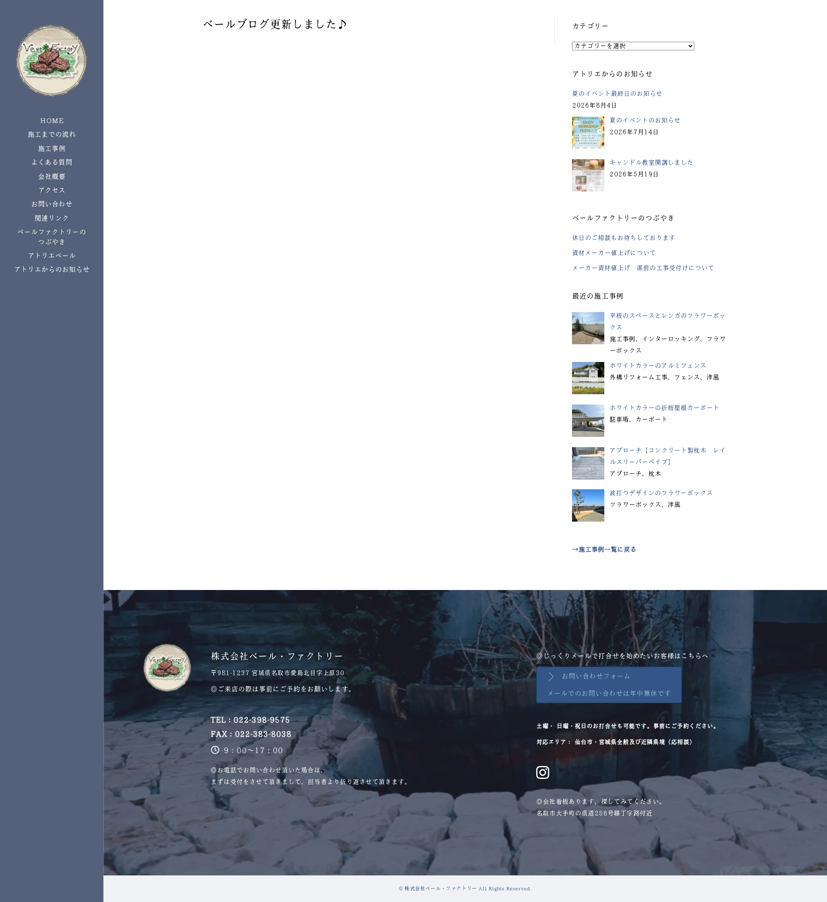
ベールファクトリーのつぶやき (51, 237)
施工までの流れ (52, 134)
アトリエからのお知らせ (52, 269)
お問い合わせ (51, 204)
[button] (609, 685)
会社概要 (51, 176)
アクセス (51, 190)
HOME (52, 120)
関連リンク (51, 218)
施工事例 (51, 148)
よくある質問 (51, 162)
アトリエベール (52, 255)
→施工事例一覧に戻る (604, 549)
